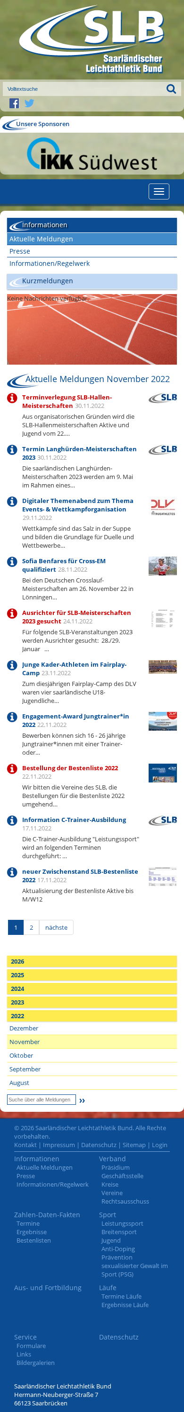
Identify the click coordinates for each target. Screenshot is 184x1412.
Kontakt (25, 1145)
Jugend (111, 1240)
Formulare (31, 1345)
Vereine (112, 1193)
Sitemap (134, 1145)
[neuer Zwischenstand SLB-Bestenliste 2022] (163, 879)
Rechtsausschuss (125, 1201)
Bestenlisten (34, 1240)
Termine (28, 1223)
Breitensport (119, 1232)
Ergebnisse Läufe (125, 1304)
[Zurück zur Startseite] (92, 40)
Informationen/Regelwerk (49, 263)
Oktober (21, 1055)
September (25, 1069)
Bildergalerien (36, 1362)
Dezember (23, 1028)
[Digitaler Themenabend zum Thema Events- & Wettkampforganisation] (163, 507)
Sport (107, 1214)
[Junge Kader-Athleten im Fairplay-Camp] (163, 666)
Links (24, 1354)
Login (159, 1145)
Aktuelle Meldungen (41, 238)
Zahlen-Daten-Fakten (47, 1214)
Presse (19, 251)
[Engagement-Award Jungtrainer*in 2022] (163, 725)
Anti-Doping (118, 1248)
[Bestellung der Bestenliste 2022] (163, 781)
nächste (56, 927)
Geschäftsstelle (122, 1176)
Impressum (59, 1145)
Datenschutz (99, 1145)
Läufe (108, 1287)
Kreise (109, 1184)
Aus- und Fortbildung (48, 1287)
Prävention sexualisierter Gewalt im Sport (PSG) (134, 1265)
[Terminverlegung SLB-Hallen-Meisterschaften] (163, 397)
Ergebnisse (32, 1232)
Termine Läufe (121, 1296)
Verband (112, 1158)
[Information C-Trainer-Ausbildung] (163, 819)
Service (25, 1336)
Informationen (36, 1158)
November (24, 1041)
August (19, 1082)
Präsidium (115, 1167)
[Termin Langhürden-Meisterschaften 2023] (163, 449)
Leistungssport (122, 1223)
